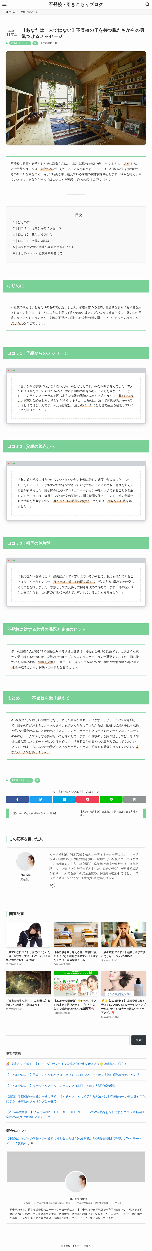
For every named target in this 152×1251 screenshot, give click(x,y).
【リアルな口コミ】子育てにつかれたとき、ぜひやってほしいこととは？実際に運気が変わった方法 (73, 1074)
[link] (52, 885)
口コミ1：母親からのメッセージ (39, 228)
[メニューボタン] (4, 4)
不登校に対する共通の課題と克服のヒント (46, 247)
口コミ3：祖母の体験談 (33, 240)
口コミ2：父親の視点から (35, 234)
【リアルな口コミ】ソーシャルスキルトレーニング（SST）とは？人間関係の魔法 (61, 1085)
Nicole (26, 875)
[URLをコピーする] (134, 799)
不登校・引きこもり (20, 43)
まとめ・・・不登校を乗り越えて (40, 253)
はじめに (24, 222)
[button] (17, 799)
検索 (139, 1040)
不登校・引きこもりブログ (76, 4)
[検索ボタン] (147, 4)
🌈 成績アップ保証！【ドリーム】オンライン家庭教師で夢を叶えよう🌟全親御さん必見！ (66, 1063)
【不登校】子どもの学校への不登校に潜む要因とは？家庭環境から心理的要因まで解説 (64, 1138)
